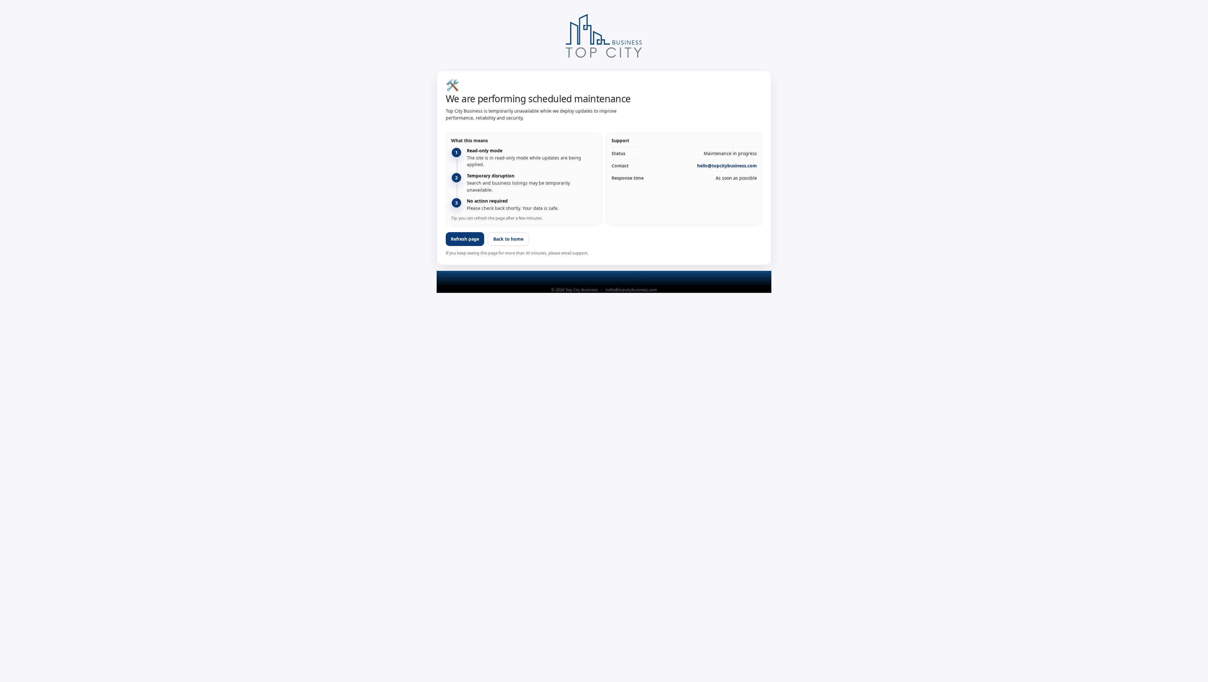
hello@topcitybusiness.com (727, 166)
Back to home (508, 239)
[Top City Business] (604, 37)
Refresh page (465, 239)
